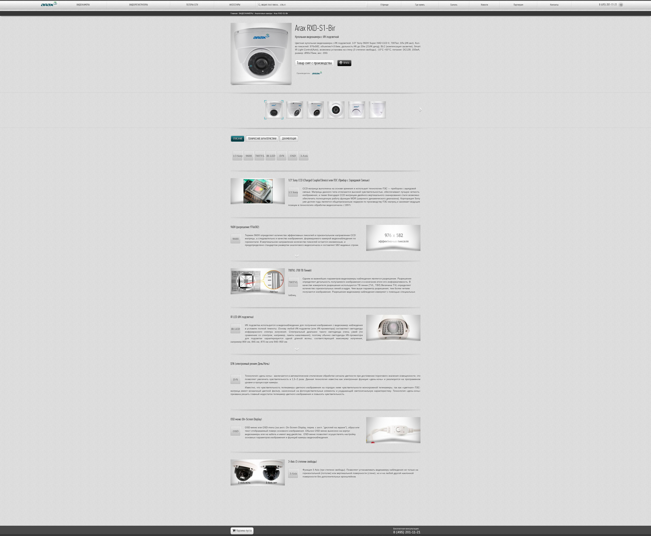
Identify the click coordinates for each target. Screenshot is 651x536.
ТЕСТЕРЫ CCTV (192, 5)
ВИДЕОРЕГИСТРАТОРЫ (138, 5)
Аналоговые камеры (263, 13)
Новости (484, 5)
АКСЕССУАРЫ (234, 5)
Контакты (554, 5)
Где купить (420, 5)
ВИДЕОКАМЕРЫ (83, 5)
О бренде (385, 5)
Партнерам (518, 5)
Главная (234, 13)
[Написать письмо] (621, 4)
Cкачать (453, 5)
